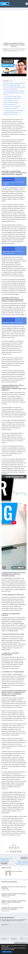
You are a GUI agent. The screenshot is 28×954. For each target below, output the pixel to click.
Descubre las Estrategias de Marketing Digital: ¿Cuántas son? (13, 894)
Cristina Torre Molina (15, 49)
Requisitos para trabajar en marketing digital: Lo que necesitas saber (13, 901)
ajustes (12, 949)
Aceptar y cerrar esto (7, 951)
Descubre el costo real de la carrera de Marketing (13, 887)
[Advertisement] (14, 25)
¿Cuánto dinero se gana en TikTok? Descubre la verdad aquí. (12, 908)
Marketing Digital (11, 51)
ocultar (11, 81)
